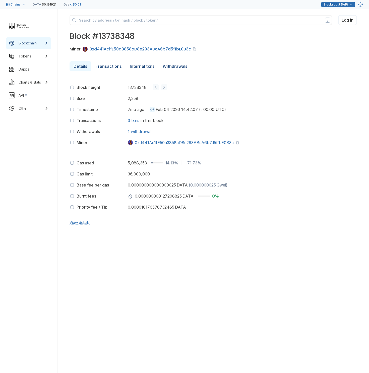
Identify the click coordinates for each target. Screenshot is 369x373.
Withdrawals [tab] (175, 66)
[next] (164, 87)
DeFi (336, 4)
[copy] (195, 49)
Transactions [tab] (108, 66)
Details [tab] (80, 66)
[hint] (72, 87)
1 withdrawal (139, 131)
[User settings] (360, 4)
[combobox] (152, 109)
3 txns (133, 120)
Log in (347, 20)
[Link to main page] (19, 26)
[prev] (156, 87)
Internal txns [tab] (142, 66)
